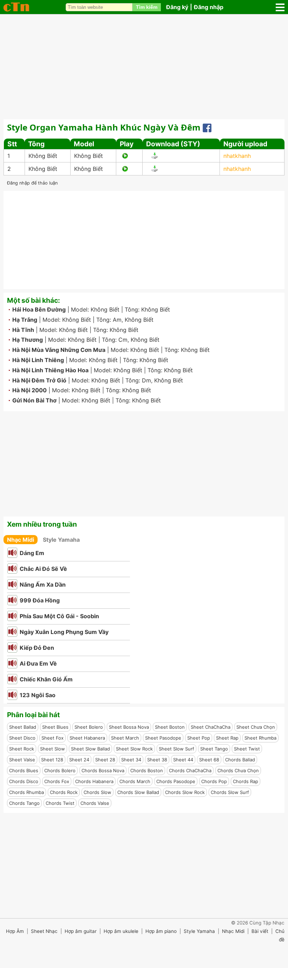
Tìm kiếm (146, 7)
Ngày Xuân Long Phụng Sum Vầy (64, 631)
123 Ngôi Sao (37, 695)
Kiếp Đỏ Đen (37, 647)
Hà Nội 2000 (29, 390)
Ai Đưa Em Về (38, 663)
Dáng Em (32, 552)
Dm (146, 380)
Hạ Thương (27, 339)
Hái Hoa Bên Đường (39, 309)
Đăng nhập (208, 7)
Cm (122, 339)
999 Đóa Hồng (40, 600)
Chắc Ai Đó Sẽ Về (43, 568)
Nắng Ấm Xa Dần (43, 584)
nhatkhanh (237, 155)
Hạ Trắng (24, 319)
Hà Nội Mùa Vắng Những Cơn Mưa (58, 349)
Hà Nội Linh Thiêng (38, 359)
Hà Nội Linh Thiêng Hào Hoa (50, 370)
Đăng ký (177, 7)
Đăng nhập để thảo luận (32, 183)
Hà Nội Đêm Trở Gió (39, 380)
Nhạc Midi (20, 539)
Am (117, 319)
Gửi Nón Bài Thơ (34, 400)
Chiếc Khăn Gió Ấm (46, 679)
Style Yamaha (61, 539)
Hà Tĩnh (23, 329)
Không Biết (42, 155)
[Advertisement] (144, 67)
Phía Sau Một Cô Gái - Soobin (59, 616)
